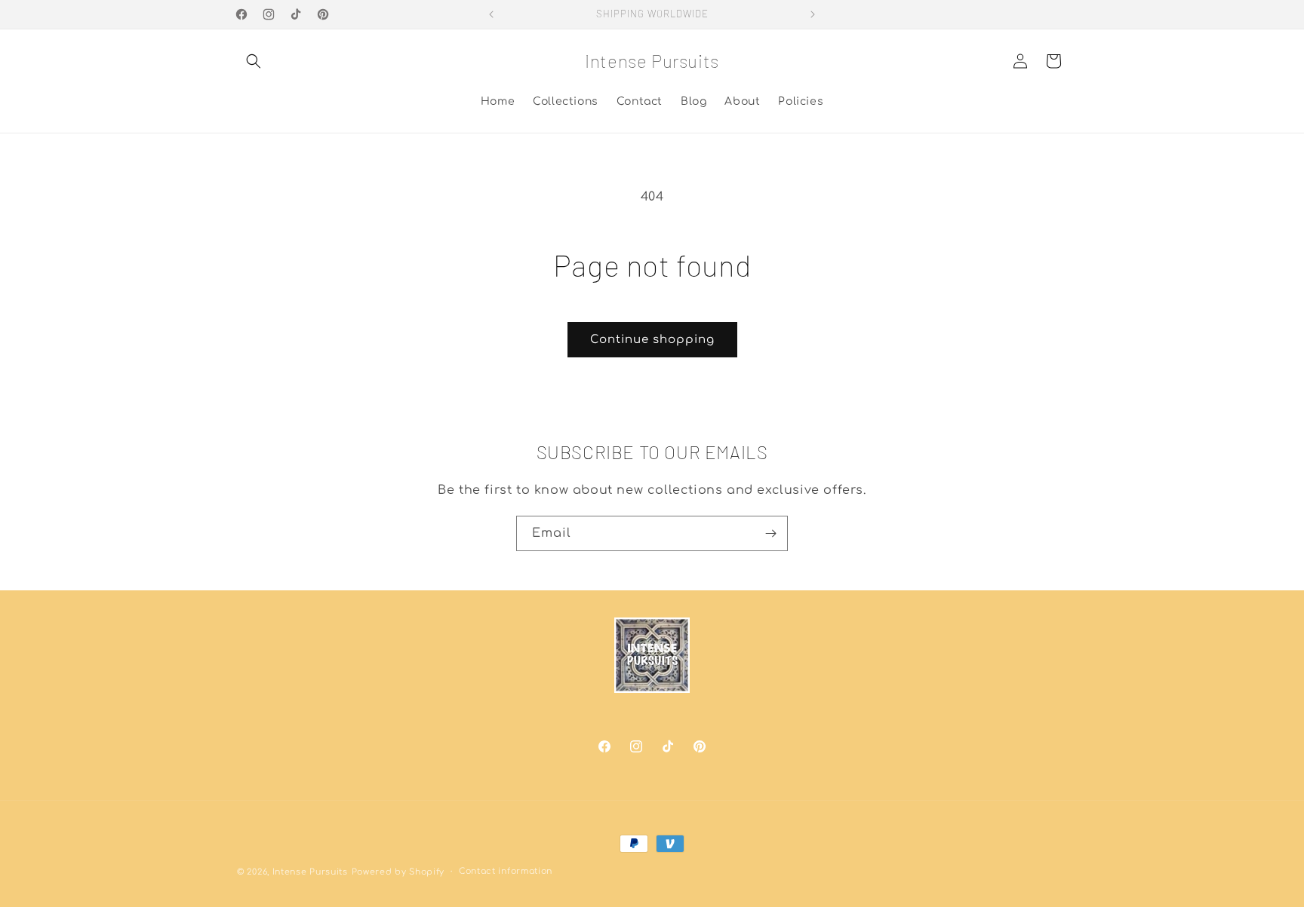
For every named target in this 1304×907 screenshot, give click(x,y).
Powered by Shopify (398, 872)
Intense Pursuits (310, 872)
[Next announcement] (812, 14)
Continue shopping (652, 339)
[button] (253, 61)
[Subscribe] (770, 533)
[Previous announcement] (491, 14)
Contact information (505, 871)
